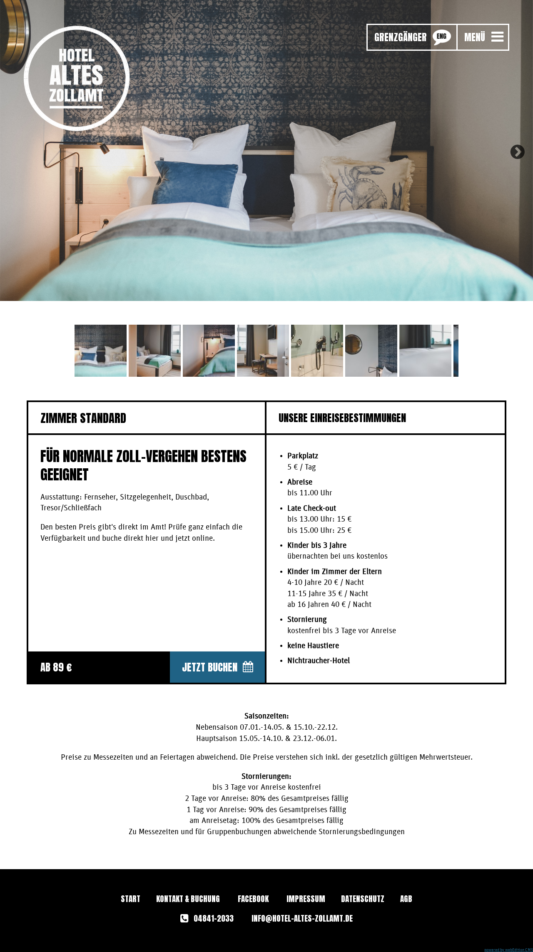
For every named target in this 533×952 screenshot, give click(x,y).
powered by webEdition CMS (508, 950)
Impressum (305, 899)
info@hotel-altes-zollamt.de (302, 918)
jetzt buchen (209, 667)
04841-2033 (213, 918)
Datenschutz (362, 899)
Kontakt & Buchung (188, 899)
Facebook (253, 899)
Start (130, 899)
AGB (406, 899)
